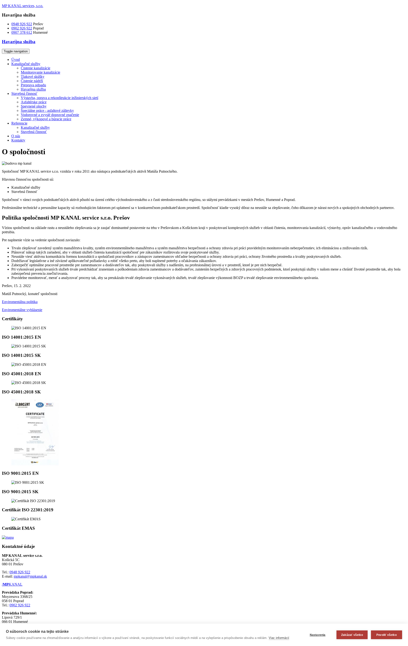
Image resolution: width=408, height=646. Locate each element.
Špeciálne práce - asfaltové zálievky (47, 110)
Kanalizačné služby (25, 64)
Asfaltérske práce (34, 102)
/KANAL (12, 584)
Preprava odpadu (33, 85)
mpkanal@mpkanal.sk (30, 576)
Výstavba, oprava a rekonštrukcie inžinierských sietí (59, 98)
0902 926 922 (21, 28)
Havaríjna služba (33, 89)
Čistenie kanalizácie (35, 68)
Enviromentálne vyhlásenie (22, 310)
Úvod (15, 60)
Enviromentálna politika (20, 302)
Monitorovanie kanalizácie (40, 72)
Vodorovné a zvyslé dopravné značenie (50, 115)
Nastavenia (318, 635)
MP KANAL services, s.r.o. (22, 6)
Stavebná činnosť (24, 94)
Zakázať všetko (352, 635)
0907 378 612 (21, 32)
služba (18, 41)
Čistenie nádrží (32, 81)
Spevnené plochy (34, 106)
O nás (15, 136)
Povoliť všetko (386, 635)
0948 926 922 (21, 24)
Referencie (19, 123)
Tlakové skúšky (32, 77)
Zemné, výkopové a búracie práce (46, 119)
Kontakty (18, 140)
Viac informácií (279, 638)
